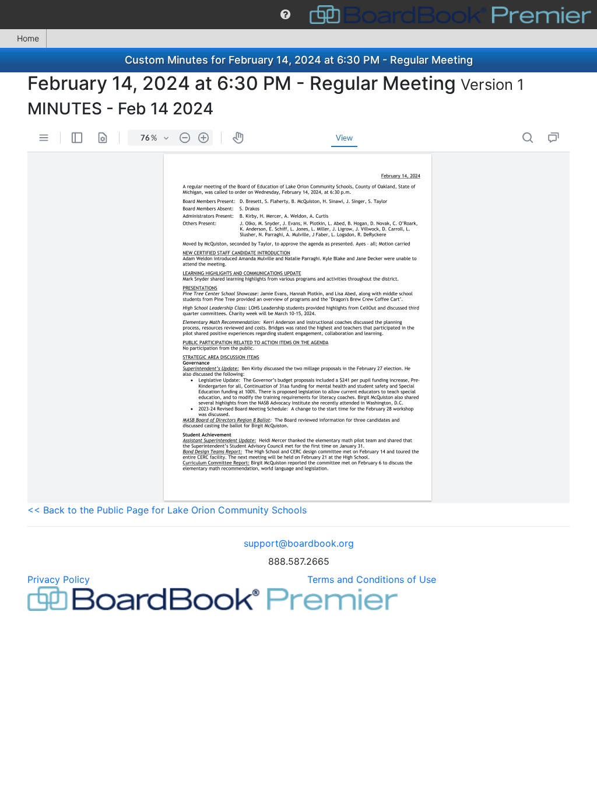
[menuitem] (285, 14)
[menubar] (298, 14)
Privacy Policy (58, 579)
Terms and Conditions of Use (371, 579)
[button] (285, 14)
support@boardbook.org (299, 543)
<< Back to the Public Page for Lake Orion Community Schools (167, 510)
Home (28, 38)
